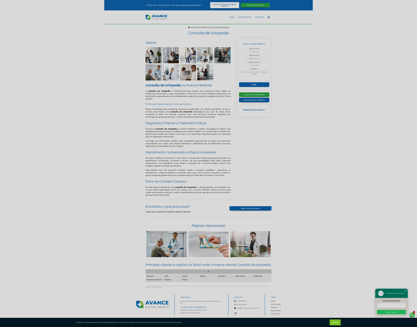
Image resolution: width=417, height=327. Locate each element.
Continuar (335, 322)
